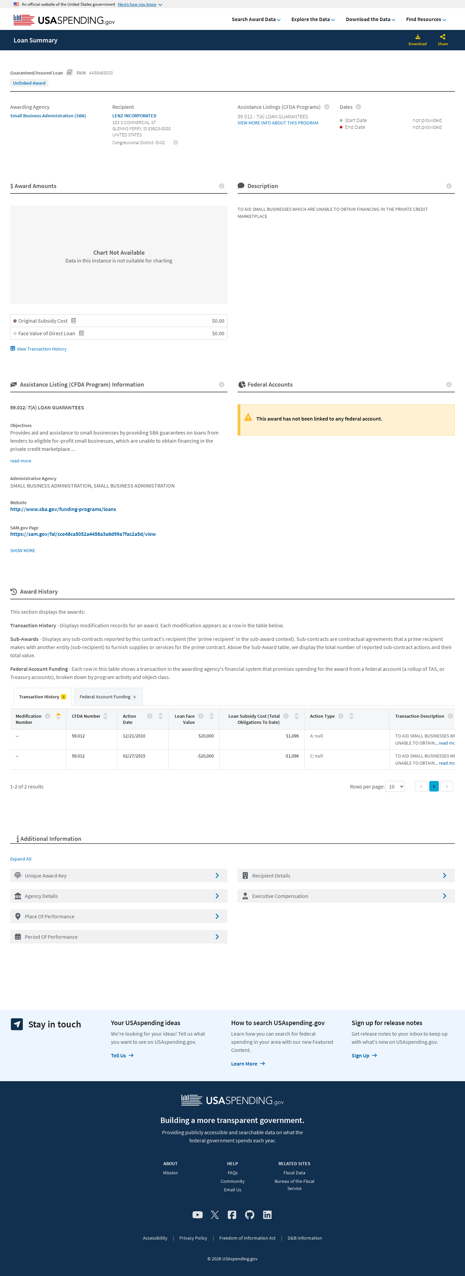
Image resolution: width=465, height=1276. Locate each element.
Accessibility (155, 1238)
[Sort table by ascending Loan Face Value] (211, 714)
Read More (449, 743)
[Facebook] (232, 1215)
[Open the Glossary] (69, 72)
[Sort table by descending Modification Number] (58, 717)
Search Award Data (254, 19)
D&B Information (305, 1238)
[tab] (42, 697)
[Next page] (446, 786)
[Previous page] (421, 786)
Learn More (244, 1063)
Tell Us (118, 1055)
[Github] (250, 1215)
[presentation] (29, 83)
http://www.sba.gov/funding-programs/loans (63, 509)
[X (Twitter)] (214, 1215)
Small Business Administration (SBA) (48, 116)
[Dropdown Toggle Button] (443, 37)
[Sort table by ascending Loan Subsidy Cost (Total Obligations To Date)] (296, 714)
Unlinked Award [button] (29, 83)
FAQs (233, 1173)
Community (233, 1181)
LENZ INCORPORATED (134, 116)
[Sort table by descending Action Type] (351, 717)
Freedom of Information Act (247, 1238)
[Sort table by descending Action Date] (160, 717)
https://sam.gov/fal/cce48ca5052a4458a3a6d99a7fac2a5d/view (83, 533)
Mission (170, 1173)
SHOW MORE (22, 550)
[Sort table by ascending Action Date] (160, 714)
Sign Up (360, 1055)
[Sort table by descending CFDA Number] (105, 717)
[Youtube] (198, 1215)
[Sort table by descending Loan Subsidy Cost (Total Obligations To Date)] (296, 717)
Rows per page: (368, 786)
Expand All (21, 859)
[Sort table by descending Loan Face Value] (211, 717)
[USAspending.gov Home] (64, 21)
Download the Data (368, 19)
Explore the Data (310, 19)
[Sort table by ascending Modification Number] (58, 714)
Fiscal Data (294, 1173)
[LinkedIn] (267, 1215)
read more (20, 460)
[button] (118, 875)
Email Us (232, 1190)
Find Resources (423, 19)
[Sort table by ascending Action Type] (351, 714)
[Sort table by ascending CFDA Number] (105, 714)
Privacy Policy (193, 1238)
